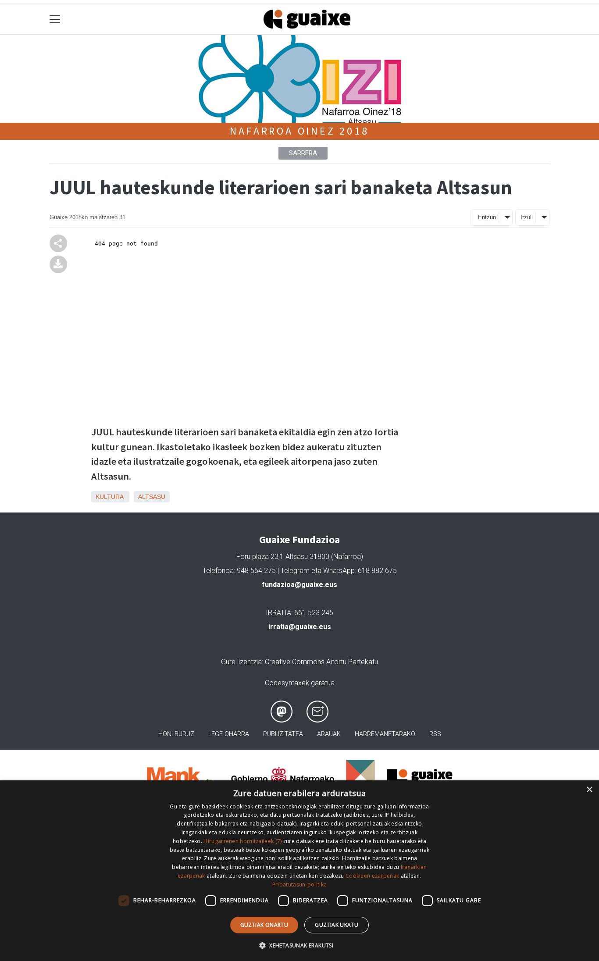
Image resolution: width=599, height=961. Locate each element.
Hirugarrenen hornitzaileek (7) (242, 841)
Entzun (487, 217)
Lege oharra (228, 734)
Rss (435, 734)
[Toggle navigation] (55, 19)
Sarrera (303, 153)
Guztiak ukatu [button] (336, 925)
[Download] (58, 264)
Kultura (109, 496)
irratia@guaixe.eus (299, 627)
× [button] (589, 790)
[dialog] (299, 870)
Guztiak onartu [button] (264, 925)
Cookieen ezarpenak (372, 875)
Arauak (329, 734)
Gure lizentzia (241, 662)
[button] (299, 945)
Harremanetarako (385, 734)
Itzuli (527, 217)
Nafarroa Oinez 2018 (299, 131)
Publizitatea (283, 734)
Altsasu (151, 496)
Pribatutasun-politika (299, 884)
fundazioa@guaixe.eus (299, 584)
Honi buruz (176, 734)
